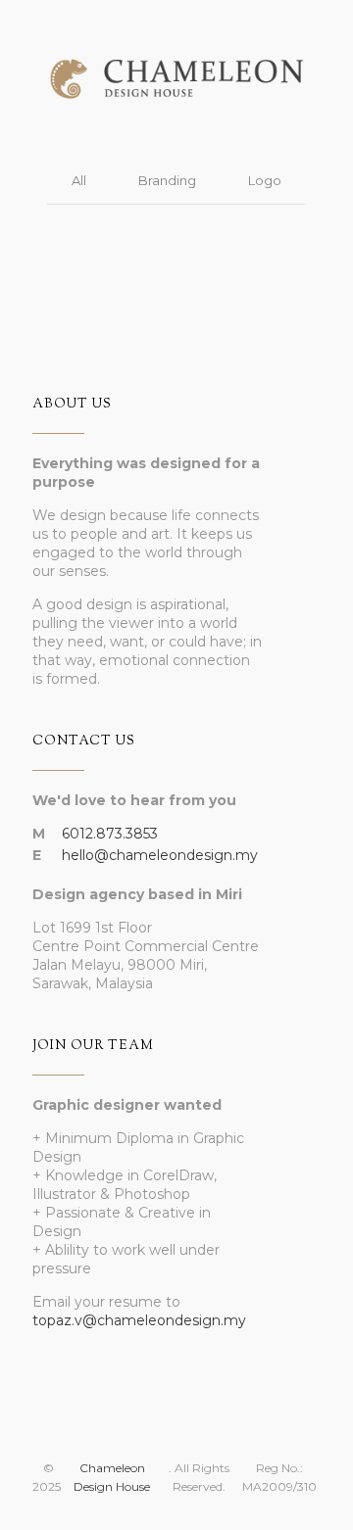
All (79, 180)
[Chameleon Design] (176, 64)
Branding (167, 180)
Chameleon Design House (112, 1477)
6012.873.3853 (110, 833)
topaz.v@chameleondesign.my (139, 1320)
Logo (264, 180)
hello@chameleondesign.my (160, 855)
